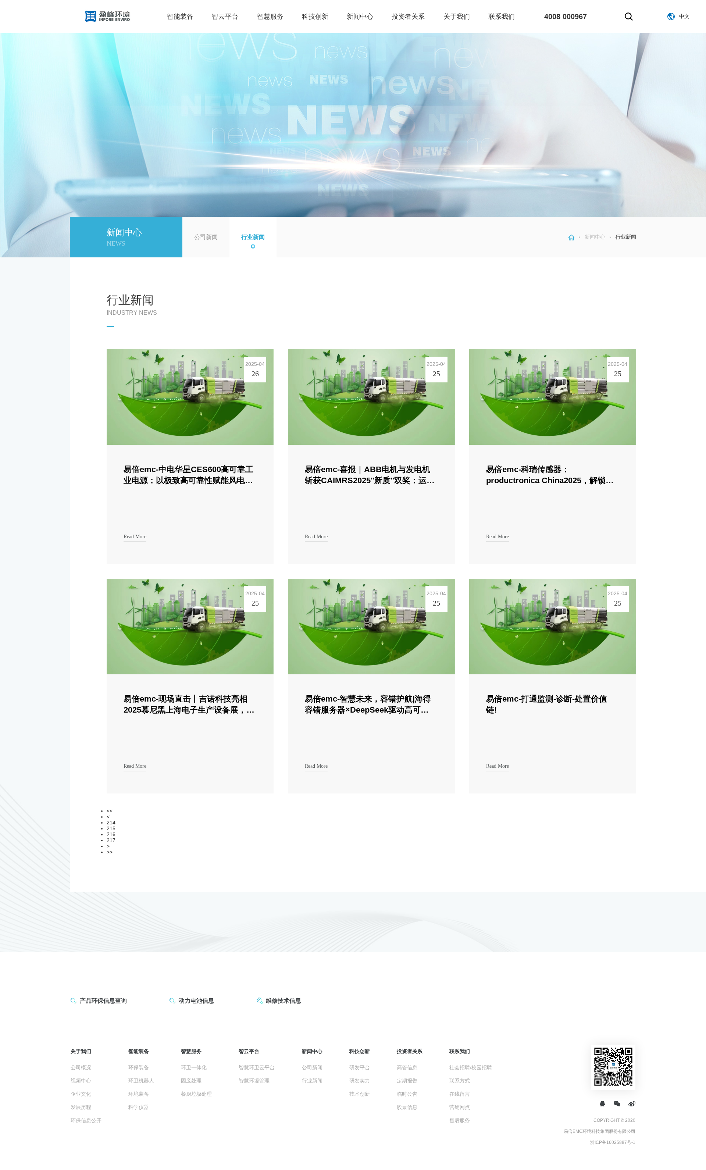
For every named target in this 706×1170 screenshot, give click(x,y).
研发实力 (359, 1081)
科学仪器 (138, 1107)
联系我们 (501, 16)
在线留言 (459, 1094)
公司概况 (81, 1067)
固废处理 (191, 1081)
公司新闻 (206, 237)
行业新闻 (253, 237)
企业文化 (81, 1094)
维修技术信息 (283, 1001)
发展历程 (81, 1107)
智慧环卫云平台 (257, 1067)
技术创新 (359, 1094)
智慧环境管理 (254, 1081)
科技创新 (315, 16)
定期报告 (407, 1081)
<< (110, 811)
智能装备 (180, 16)
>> (110, 852)
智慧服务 (270, 16)
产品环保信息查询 (103, 1001)
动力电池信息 (196, 1001)
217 (111, 840)
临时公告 (407, 1094)
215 (111, 828)
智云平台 (225, 16)
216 (111, 834)
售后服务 (459, 1120)
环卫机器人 (141, 1081)
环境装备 (138, 1094)
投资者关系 (408, 16)
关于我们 (456, 16)
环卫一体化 (194, 1067)
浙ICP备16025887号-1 (612, 1142)
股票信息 (407, 1107)
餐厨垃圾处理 (196, 1094)
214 (111, 822)
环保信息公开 (86, 1120)
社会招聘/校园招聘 (470, 1067)
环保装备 (138, 1067)
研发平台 (359, 1067)
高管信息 (407, 1067)
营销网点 (459, 1107)
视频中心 (81, 1081)
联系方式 (459, 1081)
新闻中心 (360, 16)
